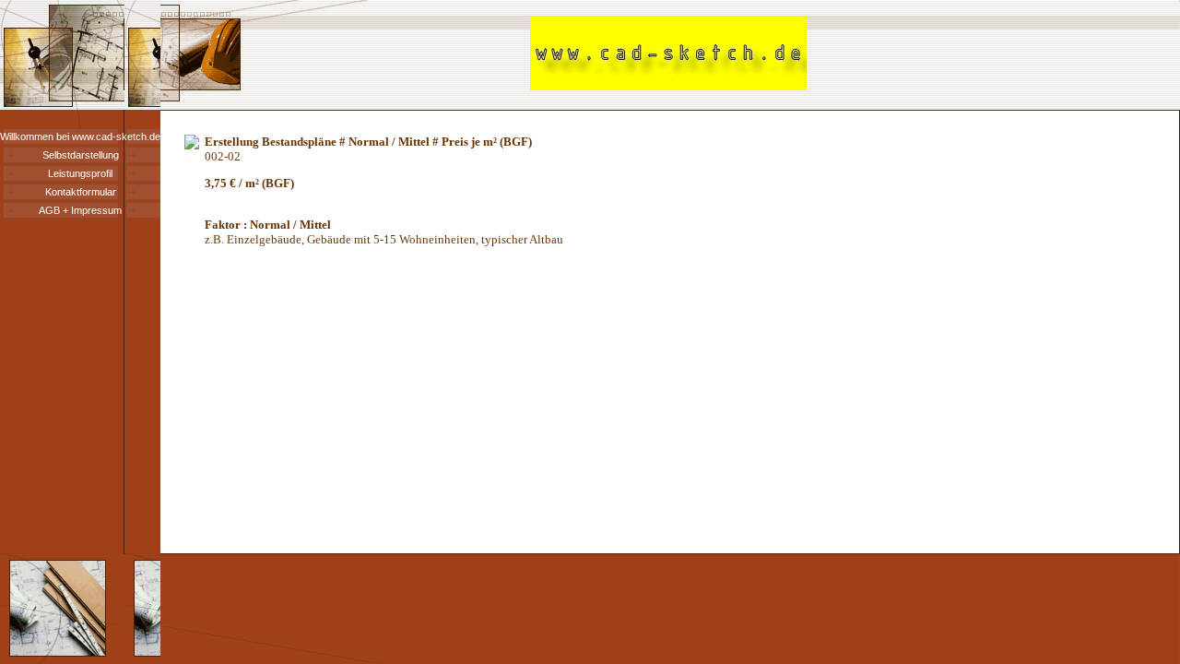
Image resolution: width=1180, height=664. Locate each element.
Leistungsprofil (80, 173)
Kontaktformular (80, 191)
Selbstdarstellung (80, 154)
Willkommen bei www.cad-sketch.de (80, 136)
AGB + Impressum (80, 210)
